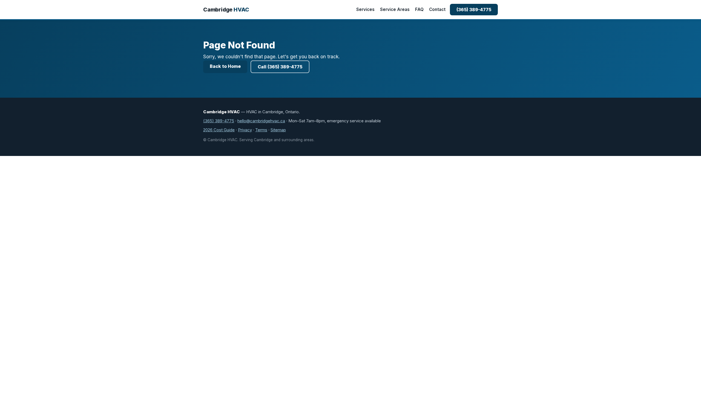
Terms (261, 129)
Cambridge (226, 9)
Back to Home (225, 66)
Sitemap (278, 129)
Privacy (245, 129)
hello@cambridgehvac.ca (261, 120)
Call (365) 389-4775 (280, 66)
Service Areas (395, 9)
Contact (437, 9)
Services (365, 9)
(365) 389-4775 (473, 9)
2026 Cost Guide (219, 129)
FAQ (419, 9)
